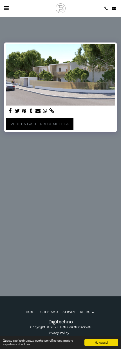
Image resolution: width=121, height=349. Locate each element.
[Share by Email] (38, 111)
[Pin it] (24, 111)
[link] (51, 111)
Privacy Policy (58, 333)
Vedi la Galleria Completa (39, 124)
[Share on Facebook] (10, 111)
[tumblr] (31, 111)
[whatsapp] (45, 111)
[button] (6, 8)
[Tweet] (17, 111)
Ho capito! (101, 342)
